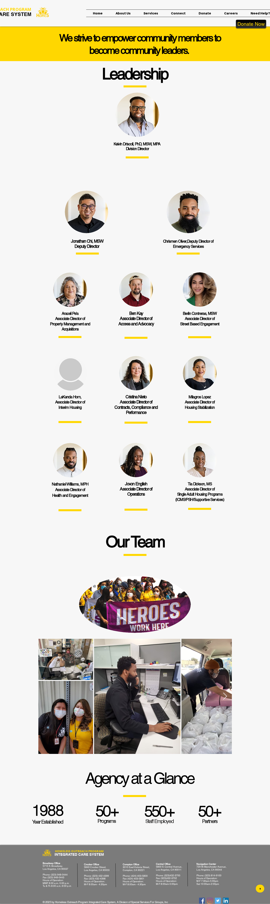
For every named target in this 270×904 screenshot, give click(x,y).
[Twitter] (218, 901)
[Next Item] (225, 696)
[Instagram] (210, 901)
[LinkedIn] (226, 901)
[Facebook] (202, 901)
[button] (123, 13)
